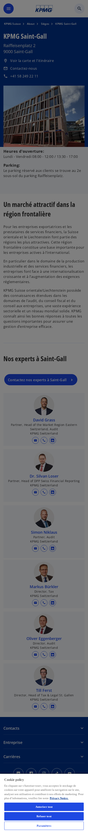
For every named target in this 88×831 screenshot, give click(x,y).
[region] (44, 802)
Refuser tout (44, 816)
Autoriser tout (44, 806)
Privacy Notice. (59, 798)
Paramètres (44, 825)
